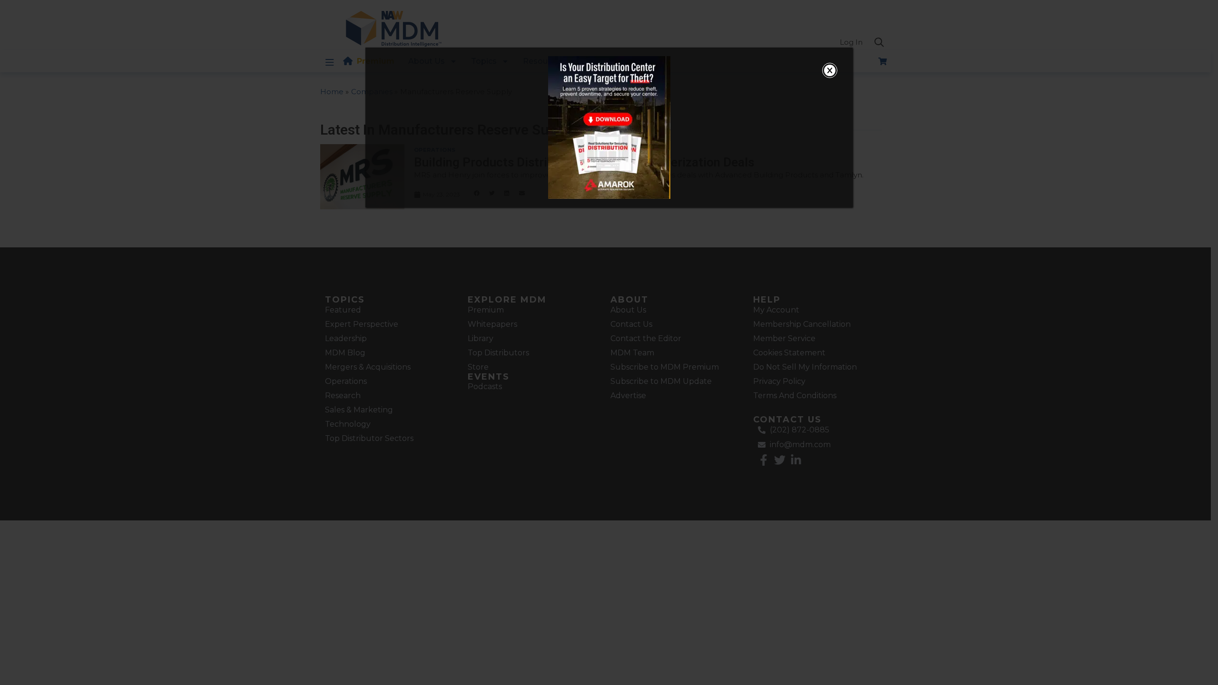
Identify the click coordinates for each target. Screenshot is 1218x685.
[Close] (829, 70)
